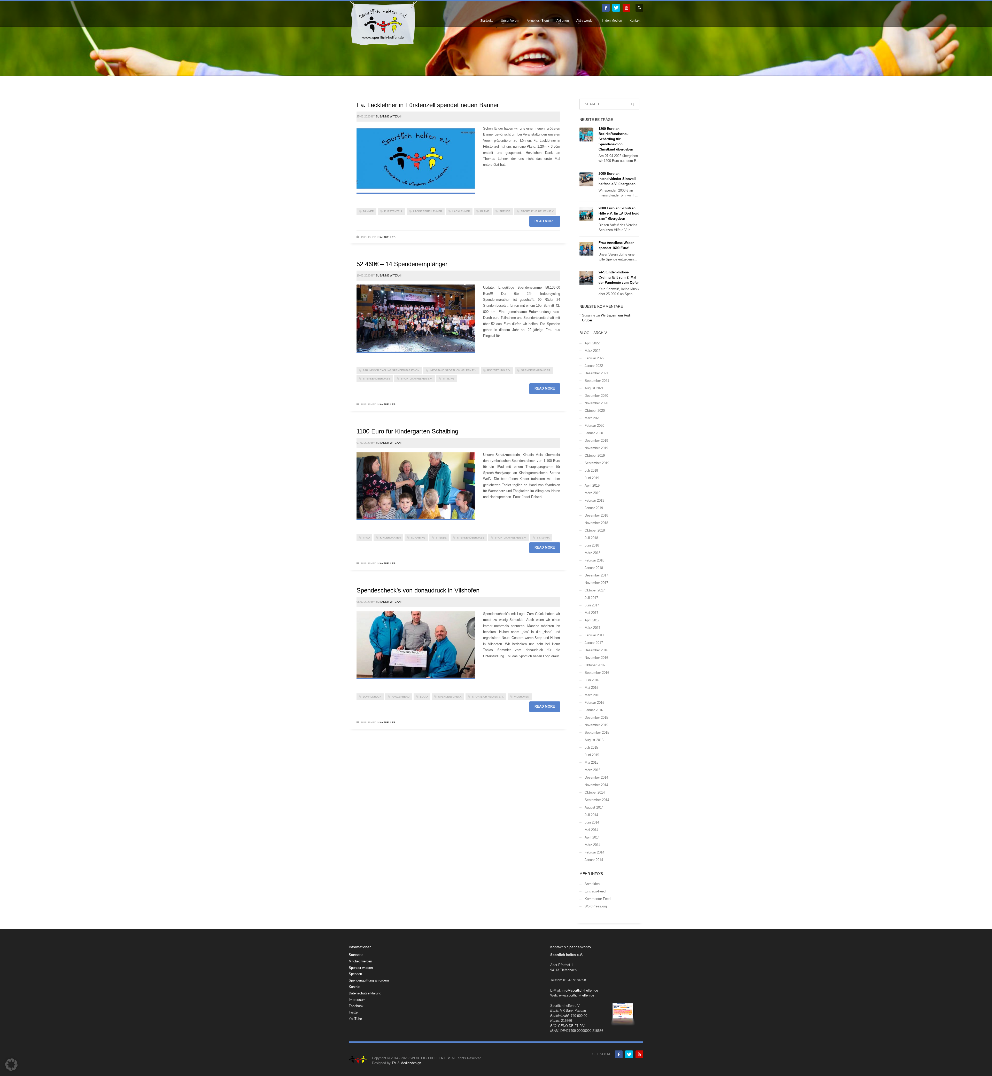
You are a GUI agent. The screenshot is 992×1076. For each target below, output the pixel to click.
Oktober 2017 (595, 590)
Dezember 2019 (596, 440)
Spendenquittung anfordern (369, 980)
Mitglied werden (360, 961)
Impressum (357, 1000)
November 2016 (596, 658)
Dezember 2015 (596, 717)
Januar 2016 (594, 710)
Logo (424, 696)
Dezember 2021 (596, 373)
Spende (504, 211)
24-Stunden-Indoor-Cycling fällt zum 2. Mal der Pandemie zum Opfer (619, 277)
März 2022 (592, 351)
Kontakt (354, 987)
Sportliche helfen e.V (537, 211)
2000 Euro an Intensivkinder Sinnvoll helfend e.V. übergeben (617, 179)
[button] (11, 1064)
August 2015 (594, 740)
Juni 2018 (592, 545)
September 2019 (597, 463)
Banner (368, 211)
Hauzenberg (401, 696)
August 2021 (594, 388)
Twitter (354, 1012)
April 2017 (592, 620)
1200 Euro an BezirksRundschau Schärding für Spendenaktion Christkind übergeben (616, 139)
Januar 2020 (594, 433)
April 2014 (592, 837)
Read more (544, 221)
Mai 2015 (591, 762)
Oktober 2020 (595, 411)
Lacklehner (461, 211)
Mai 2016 (591, 688)
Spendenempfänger (535, 370)
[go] (632, 104)
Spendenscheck (450, 696)
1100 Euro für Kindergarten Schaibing (407, 431)
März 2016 (592, 695)
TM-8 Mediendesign (406, 1063)
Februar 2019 (594, 500)
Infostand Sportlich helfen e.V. (453, 370)
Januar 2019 (594, 508)
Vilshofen (521, 696)
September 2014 (597, 800)
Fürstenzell (393, 211)
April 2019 (592, 485)
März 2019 (592, 493)
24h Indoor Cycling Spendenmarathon (391, 370)
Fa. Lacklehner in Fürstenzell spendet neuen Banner (428, 104)
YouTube (355, 1019)
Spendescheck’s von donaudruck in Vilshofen (418, 590)
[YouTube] (626, 8)
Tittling (448, 378)
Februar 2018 (594, 560)
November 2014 (596, 785)
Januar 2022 (594, 366)
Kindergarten (390, 537)
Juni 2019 (592, 478)
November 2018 (596, 523)
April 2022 (592, 343)
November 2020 (596, 403)
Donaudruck (372, 696)
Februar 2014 (594, 852)
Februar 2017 (594, 635)
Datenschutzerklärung (365, 993)
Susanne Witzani (388, 116)
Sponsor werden (361, 968)
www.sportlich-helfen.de (576, 995)
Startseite (356, 955)
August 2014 (594, 807)
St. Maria (543, 537)
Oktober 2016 (595, 665)
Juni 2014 (592, 822)
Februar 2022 (594, 358)
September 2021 (597, 381)
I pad (366, 537)
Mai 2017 (591, 613)
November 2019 (596, 448)
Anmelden (592, 884)
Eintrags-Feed (595, 891)
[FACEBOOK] (606, 8)
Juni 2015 (592, 755)
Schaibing (418, 537)
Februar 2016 (594, 703)
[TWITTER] (616, 8)
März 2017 (592, 628)
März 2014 (592, 845)
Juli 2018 (591, 538)
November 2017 (596, 583)
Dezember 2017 (596, 575)
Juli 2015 (591, 747)
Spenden (355, 974)
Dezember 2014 (596, 777)
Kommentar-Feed (597, 899)
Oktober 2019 (595, 455)
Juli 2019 (591, 470)
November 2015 (596, 725)
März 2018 (592, 553)
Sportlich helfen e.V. (416, 378)
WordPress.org (596, 906)
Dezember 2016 (596, 650)
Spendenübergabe (376, 378)
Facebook (356, 1006)
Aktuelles (388, 237)
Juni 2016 (592, 680)
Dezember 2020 (596, 396)
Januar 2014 (594, 860)
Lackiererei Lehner (427, 211)
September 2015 (597, 732)
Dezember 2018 (596, 515)
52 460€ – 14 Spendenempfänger (402, 263)
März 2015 (592, 770)
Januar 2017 (594, 643)
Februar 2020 (594, 426)
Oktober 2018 (595, 530)
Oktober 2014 (595, 792)
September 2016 (597, 673)
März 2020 (592, 418)
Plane (484, 211)
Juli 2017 (591, 598)
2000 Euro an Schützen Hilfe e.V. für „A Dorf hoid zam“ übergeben (619, 213)
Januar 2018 (594, 568)
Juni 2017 (592, 605)
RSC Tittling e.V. (499, 370)
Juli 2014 (591, 815)
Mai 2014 (591, 830)
